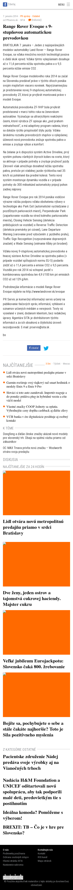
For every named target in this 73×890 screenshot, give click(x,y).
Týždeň (56, 363)
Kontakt (41, 853)
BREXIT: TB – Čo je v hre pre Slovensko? (33, 829)
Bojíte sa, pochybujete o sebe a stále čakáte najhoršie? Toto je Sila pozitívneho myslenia (33, 729)
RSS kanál (42, 857)
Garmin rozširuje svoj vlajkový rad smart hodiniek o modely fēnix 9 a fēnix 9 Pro (38, 384)
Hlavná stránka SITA (12, 860)
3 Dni (48, 363)
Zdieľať (34, 348)
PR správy (25, 16)
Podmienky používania (14, 853)
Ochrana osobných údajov (16, 857)
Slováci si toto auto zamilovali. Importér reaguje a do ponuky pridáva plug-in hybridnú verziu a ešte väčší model (36, 396)
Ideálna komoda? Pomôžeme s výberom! (33, 815)
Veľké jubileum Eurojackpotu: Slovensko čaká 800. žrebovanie (34, 663)
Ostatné (36, 16)
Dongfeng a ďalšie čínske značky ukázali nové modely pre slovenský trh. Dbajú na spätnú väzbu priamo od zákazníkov (35, 438)
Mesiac (66, 363)
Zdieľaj (11, 4)
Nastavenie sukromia (13, 864)
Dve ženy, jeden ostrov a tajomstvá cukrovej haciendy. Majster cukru (32, 598)
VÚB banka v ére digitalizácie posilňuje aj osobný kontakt (37, 418)
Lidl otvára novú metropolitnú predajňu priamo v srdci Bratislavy (36, 374)
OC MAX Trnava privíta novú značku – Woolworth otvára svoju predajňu (32, 450)
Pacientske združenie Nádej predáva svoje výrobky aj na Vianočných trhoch (31, 762)
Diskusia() (36, 19)
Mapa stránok (44, 860)
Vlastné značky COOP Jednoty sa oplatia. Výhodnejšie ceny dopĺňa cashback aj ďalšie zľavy (37, 408)
